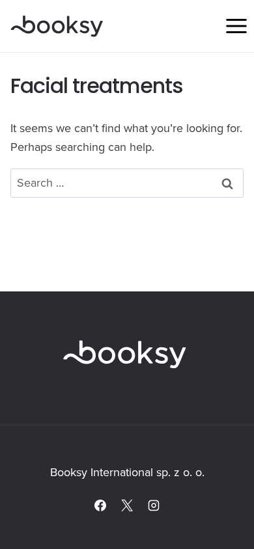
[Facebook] (100, 505)
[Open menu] (236, 26)
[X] (127, 505)
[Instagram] (153, 505)
